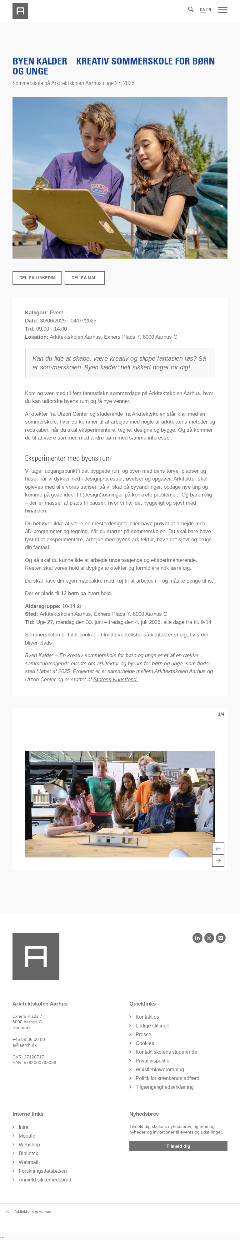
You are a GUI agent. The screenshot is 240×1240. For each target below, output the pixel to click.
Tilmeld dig (178, 1146)
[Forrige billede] (218, 848)
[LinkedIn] (197, 938)
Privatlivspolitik (152, 1060)
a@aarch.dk (24, 1044)
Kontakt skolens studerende (166, 1052)
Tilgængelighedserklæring (165, 1087)
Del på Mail (85, 277)
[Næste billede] (218, 860)
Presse (143, 1034)
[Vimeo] (221, 938)
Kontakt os (147, 1017)
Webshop (29, 1144)
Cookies (145, 1043)
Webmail (28, 1162)
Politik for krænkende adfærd (167, 1078)
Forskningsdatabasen (43, 1171)
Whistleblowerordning (160, 1069)
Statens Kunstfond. (115, 679)
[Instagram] (209, 938)
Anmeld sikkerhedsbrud (45, 1179)
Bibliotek (28, 1153)
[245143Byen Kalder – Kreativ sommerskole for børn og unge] (120, 178)
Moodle (27, 1136)
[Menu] (223, 9)
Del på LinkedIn (37, 277)
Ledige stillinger (153, 1025)
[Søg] (190, 9)
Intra (23, 1127)
